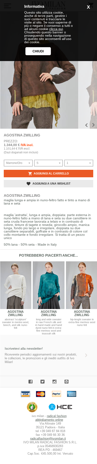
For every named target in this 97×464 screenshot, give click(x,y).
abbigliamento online (49, 419)
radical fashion (57, 416)
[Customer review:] (33, 412)
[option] (39, 70)
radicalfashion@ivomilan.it (48, 438)
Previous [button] (86, 125)
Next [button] (93, 124)
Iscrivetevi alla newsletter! (24, 348)
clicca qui (56, 29)
